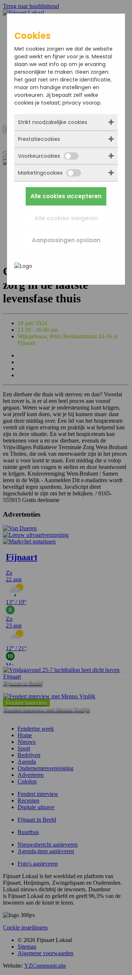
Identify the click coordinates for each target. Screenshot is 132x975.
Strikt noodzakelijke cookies (52, 122)
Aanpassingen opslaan (66, 240)
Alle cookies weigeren (66, 218)
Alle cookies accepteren (66, 196)
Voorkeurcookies (39, 156)
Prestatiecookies (39, 139)
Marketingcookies (40, 173)
